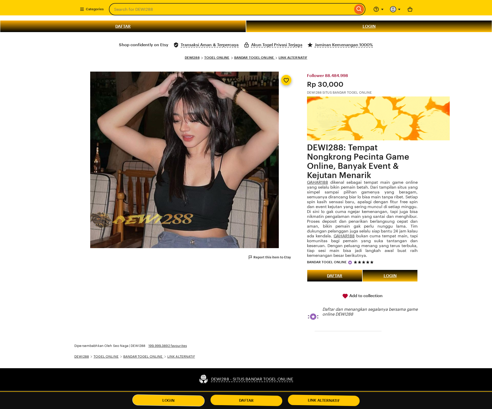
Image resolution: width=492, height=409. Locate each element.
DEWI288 (192, 58)
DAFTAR (123, 26)
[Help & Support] (378, 9)
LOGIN (369, 26)
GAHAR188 (317, 182)
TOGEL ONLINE (217, 58)
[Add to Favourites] (286, 80)
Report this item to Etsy (272, 257)
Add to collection (365, 295)
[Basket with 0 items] (410, 9)
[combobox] (231, 9)
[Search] (359, 9)
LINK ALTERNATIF (293, 58)
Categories (95, 9)
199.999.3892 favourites (167, 346)
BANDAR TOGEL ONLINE (254, 58)
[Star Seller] (350, 262)
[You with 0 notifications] (395, 9)
